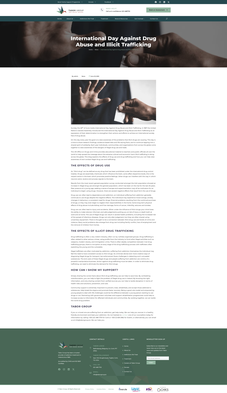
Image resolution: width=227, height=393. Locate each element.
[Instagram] (160, 2)
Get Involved (139, 19)
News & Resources (121, 19)
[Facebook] (156, 2)
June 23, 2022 (95, 76)
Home (59, 19)
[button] (167, 18)
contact (125, 315)
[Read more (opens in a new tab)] (115, 10)
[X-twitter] (168, 2)
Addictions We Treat (87, 19)
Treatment (104, 19)
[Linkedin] (164, 2)
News (96, 49)
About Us (70, 19)
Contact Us (154, 19)
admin (76, 76)
